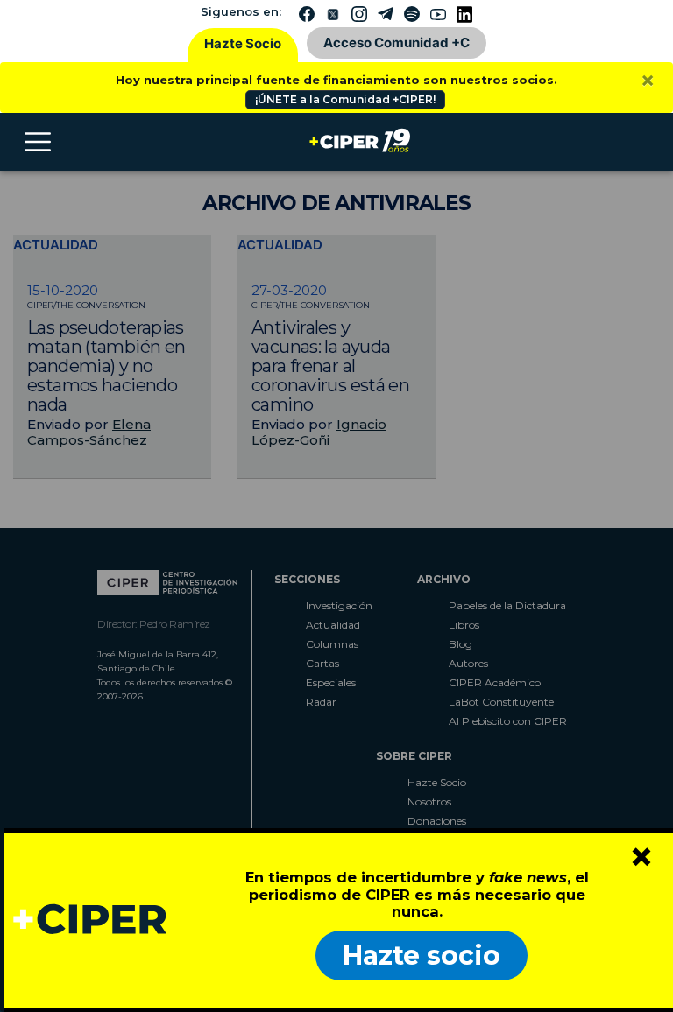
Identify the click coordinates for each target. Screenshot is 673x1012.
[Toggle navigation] (37, 141)
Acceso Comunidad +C (396, 42)
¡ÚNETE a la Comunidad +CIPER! (345, 99)
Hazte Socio (242, 43)
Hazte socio (421, 955)
